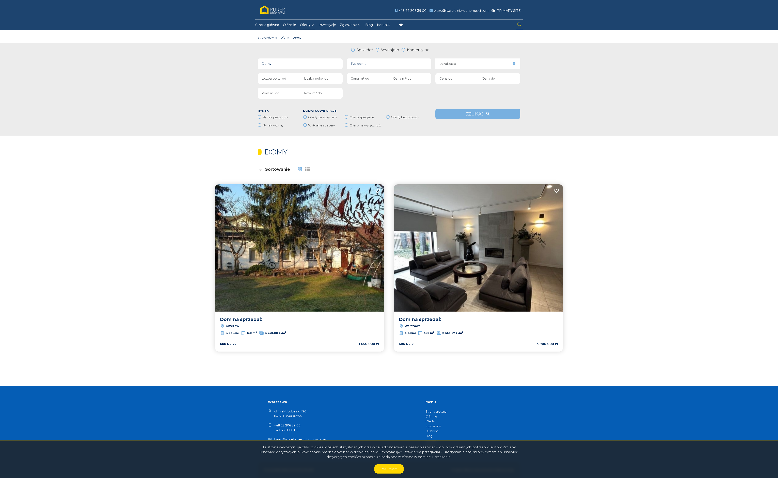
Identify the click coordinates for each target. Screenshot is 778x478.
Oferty (305, 25)
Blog (369, 25)
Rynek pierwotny (275, 117)
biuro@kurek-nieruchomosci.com (300, 439)
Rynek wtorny (273, 125)
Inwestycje (327, 25)
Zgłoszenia (433, 426)
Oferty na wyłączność (366, 125)
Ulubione (432, 431)
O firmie (289, 25)
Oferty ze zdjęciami (322, 117)
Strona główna (267, 25)
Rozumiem (389, 469)
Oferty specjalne (362, 117)
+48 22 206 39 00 (287, 425)
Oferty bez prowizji (405, 117)
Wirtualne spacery (321, 125)
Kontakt (383, 25)
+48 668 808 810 (286, 430)
